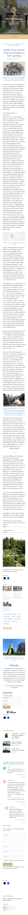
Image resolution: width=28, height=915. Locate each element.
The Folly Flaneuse (14, 19)
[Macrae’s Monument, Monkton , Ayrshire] (6, 743)
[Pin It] (10, 628)
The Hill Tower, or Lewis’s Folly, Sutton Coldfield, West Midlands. (18, 735)
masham (18, 616)
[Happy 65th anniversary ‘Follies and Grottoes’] (7, 588)
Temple (17, 45)
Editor (20, 58)
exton (19, 614)
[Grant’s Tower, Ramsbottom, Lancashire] (6, 750)
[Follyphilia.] (7, 603)
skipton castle (7, 621)
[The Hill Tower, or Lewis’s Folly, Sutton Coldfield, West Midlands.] (6, 735)
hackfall (13, 616)
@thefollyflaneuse (12, 906)
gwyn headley (7, 616)
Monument (18, 44)
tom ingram (6, 623)
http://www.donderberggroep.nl (14, 797)
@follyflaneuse (10, 909)
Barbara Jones (7, 614)
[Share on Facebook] (4, 628)
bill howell (14, 614)
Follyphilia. (5, 607)
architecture (7, 44)
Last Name (5, 704)
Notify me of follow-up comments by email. (14, 860)
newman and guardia (8, 619)
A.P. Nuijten (10, 780)
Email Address (6, 697)
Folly (12, 44)
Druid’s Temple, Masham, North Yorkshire (17, 593)
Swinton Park (14, 621)
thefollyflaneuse (11, 908)
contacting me (14, 687)
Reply (23, 803)
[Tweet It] (7, 628)
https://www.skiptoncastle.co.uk (15, 526)
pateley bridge (18, 619)
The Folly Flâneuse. (15, 32)
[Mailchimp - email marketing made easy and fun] (11, 713)
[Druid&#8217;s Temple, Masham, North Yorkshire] (17, 588)
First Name (5, 701)
